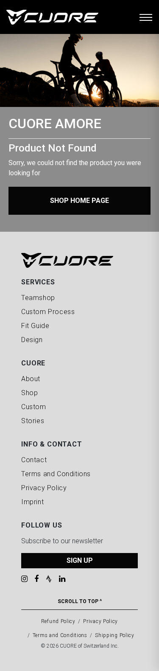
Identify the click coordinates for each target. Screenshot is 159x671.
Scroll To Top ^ (80, 601)
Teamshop (38, 298)
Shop (29, 393)
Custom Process (48, 312)
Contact (34, 460)
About (30, 379)
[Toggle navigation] (146, 17)
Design (32, 340)
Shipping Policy (114, 635)
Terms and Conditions (56, 474)
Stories (32, 421)
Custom (33, 407)
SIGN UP (80, 560)
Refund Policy (58, 621)
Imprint (32, 502)
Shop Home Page (79, 201)
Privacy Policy (44, 488)
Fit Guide (35, 326)
